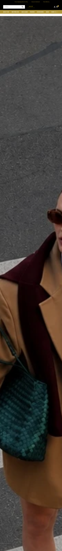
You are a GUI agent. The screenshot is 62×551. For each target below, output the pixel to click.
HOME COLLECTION (56, 12)
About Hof (6, 12)
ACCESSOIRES (40, 12)
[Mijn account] (54, 7)
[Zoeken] (22, 7)
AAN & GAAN (24, 12)
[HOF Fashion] (31, 7)
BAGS (47, 12)
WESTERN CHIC (15, 12)
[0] (57, 7)
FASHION (32, 12)
